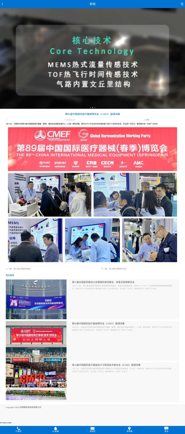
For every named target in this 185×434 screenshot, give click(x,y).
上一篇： (18, 269)
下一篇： (113, 269)
